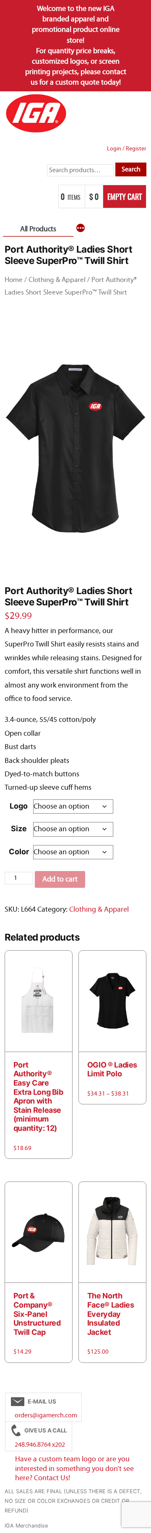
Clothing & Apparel (57, 280)
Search (131, 169)
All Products (38, 229)
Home (14, 280)
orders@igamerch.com (46, 1415)
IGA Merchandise (26, 1526)
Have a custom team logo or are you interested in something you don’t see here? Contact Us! (74, 1468)
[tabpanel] (76, 450)
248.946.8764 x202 (40, 1444)
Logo (19, 805)
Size (19, 828)
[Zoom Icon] (76, 450)
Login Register (126, 148)
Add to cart (60, 879)
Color (19, 851)
